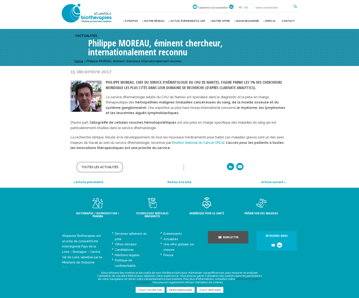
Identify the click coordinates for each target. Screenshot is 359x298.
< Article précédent (88, 182)
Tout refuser (210, 290)
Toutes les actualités (99, 167)
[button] (295, 6)
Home (79, 61)
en (246, 7)
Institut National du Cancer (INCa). (199, 143)
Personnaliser (180, 290)
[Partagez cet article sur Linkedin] (230, 168)
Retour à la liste (179, 182)
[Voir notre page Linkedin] (231, 7)
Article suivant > (273, 182)
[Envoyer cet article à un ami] (240, 168)
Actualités (87, 35)
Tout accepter (150, 290)
